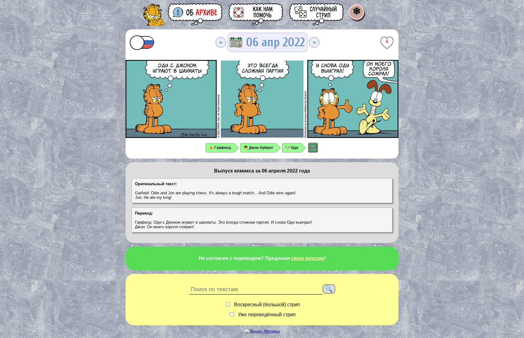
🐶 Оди (291, 148)
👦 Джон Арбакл (258, 148)
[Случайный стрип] (317, 14)
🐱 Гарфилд (220, 148)
